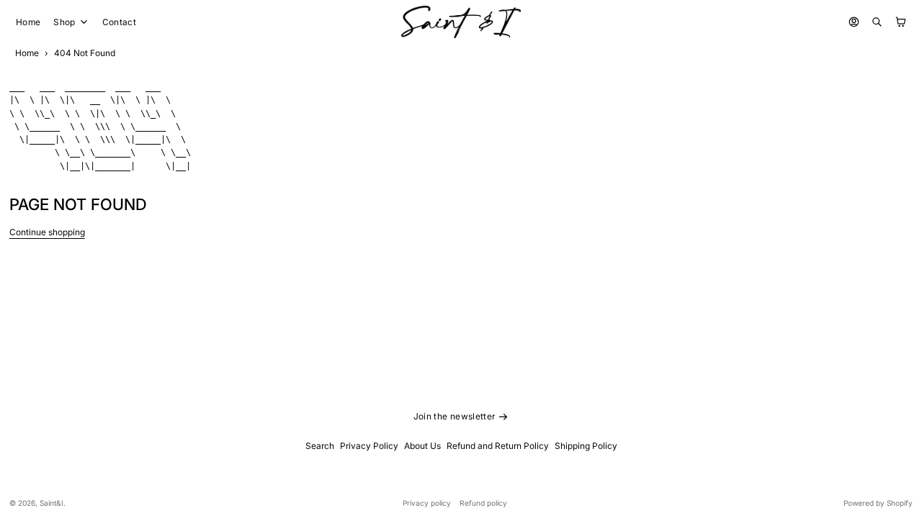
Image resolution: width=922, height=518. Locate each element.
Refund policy (483, 503)
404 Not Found (84, 52)
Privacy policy (427, 503)
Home (28, 22)
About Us (422, 445)
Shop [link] (64, 22)
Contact (119, 22)
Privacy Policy (369, 445)
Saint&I (51, 503)
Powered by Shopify (878, 503)
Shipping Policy (586, 445)
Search (319, 445)
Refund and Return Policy (498, 445)
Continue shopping (47, 232)
